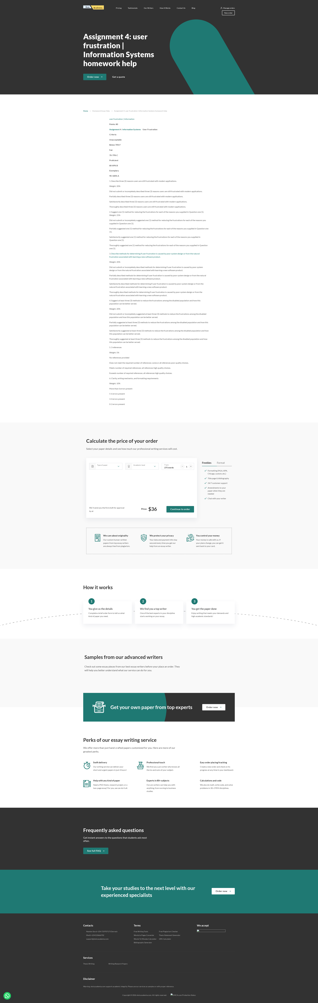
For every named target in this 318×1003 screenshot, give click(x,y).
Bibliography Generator (143, 942)
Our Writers (148, 8)
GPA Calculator (165, 939)
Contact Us (181, 8)
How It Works (165, 8)
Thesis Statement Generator (169, 935)
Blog (193, 8)
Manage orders (229, 8)
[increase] (190, 466)
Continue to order (180, 509)
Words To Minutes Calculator (145, 939)
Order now (93, 76)
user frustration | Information (121, 119)
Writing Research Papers (118, 964)
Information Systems (131, 129)
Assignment (114, 129)
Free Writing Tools (141, 931)
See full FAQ (94, 850)
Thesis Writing (88, 964)
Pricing (118, 8)
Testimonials (133, 8)
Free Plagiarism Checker (168, 931)
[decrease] (182, 466)
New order (228, 13)
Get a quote (118, 76)
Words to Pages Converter (144, 935)
